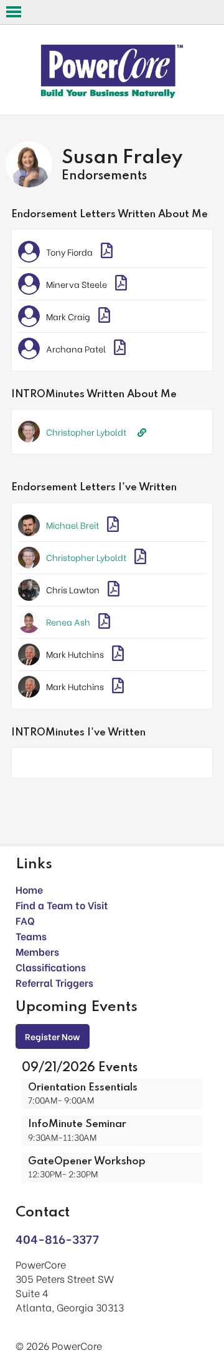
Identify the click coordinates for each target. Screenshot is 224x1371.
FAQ (25, 920)
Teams (31, 935)
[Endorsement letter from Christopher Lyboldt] (140, 558)
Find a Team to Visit (62, 904)
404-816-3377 (57, 1238)
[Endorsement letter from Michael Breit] (113, 525)
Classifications (51, 967)
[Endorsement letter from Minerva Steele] (121, 284)
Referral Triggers (54, 982)
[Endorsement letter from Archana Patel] (120, 348)
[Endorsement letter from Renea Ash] (104, 622)
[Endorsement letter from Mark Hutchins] (118, 654)
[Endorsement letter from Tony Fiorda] (106, 252)
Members (37, 951)
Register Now (52, 1036)
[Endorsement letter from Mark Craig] (104, 316)
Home (29, 889)
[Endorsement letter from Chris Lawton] (113, 590)
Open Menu (13, 11)
